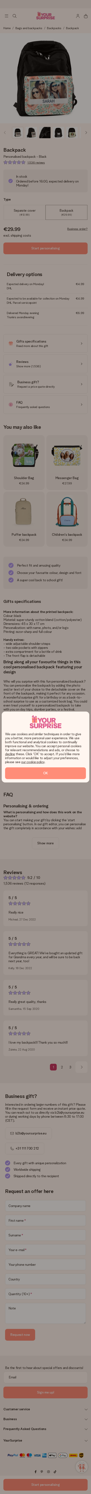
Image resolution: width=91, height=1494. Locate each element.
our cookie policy (32, 762)
